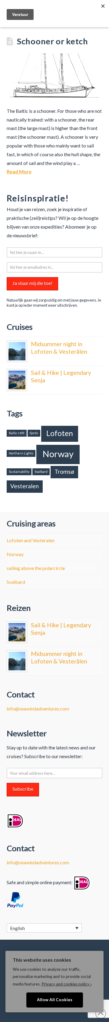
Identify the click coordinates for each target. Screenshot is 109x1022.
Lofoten (59, 433)
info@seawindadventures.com (38, 708)
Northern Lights (21, 453)
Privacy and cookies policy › (66, 984)
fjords (34, 433)
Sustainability (19, 471)
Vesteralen (24, 486)
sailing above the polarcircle (36, 568)
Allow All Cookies (54, 999)
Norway (58, 453)
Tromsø (64, 471)
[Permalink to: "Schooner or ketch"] (55, 76)
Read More (19, 171)
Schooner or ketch (52, 41)
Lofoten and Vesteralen (30, 540)
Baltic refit (17, 433)
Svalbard (41, 471)
